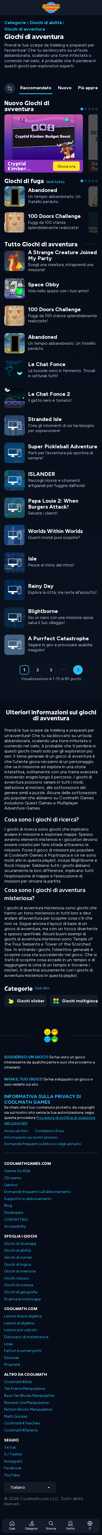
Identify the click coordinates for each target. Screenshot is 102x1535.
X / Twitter (13, 1454)
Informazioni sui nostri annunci (31, 1137)
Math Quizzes (15, 1416)
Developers (13, 1212)
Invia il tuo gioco (23, 1079)
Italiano (18, 1487)
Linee (8, 1344)
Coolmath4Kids (18, 1382)
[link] (43, 143)
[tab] (35, 88)
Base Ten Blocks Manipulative (29, 1395)
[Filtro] (9, 88)
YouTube (12, 1475)
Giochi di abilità (46, 22)
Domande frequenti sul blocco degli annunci (42, 1144)
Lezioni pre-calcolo (20, 1330)
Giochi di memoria (20, 1271)
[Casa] (51, 7)
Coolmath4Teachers (22, 1423)
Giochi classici (16, 1278)
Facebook (12, 1468)
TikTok (10, 1447)
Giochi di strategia (20, 1243)
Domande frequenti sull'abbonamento (37, 1191)
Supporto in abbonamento (28, 1198)
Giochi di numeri (18, 1257)
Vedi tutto (55, 182)
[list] (51, 453)
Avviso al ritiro (16, 1131)
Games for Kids (17, 1171)
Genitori (11, 1185)
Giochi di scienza (18, 1285)
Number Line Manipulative (26, 1402)
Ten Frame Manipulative (24, 1388)
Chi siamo (12, 1178)
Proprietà (12, 1364)
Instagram (13, 1461)
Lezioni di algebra (19, 1323)
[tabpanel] (51, 394)
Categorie (15, 22)
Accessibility (15, 1226)
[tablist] (58, 88)
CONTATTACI (16, 1219)
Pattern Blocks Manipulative (28, 1409)
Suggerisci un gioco (26, 1057)
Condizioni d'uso (49, 1131)
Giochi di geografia (20, 1292)
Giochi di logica (17, 1264)
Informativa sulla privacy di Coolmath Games (42, 1099)
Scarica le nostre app (22, 1299)
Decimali (11, 1357)
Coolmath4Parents (21, 1430)
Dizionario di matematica (26, 1337)
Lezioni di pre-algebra (23, 1316)
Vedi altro (42, 988)
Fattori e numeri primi (22, 1350)
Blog (8, 1205)
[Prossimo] (78, 670)
